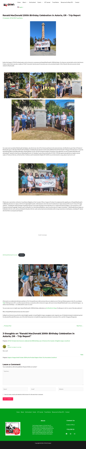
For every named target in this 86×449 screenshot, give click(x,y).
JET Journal (47, 2)
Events (39, 2)
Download (22, 254)
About (24, 2)
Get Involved (32, 2)
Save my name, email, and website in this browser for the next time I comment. (23, 394)
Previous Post (7, 326)
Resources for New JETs (67, 2)
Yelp (4, 303)
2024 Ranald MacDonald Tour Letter (10, 254)
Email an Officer (70, 424)
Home (19, 2)
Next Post (80, 326)
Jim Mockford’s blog (51, 308)
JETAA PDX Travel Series (16, 18)
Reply (81, 354)
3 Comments (6, 18)
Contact (77, 2)
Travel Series (55, 2)
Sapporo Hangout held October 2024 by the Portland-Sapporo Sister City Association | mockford (32, 357)
